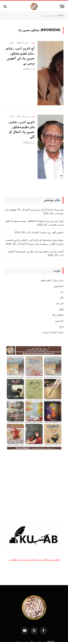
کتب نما (59, 303)
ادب (61, 292)
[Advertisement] (34, 485)
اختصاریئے (58, 286)
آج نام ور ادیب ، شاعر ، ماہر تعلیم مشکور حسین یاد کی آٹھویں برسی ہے (20, 56)
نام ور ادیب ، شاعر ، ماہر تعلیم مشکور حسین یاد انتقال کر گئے (21, 129)
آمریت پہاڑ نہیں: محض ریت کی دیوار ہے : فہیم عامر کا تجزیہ (35, 251)
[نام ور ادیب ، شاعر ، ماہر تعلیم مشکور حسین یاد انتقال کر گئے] (50, 147)
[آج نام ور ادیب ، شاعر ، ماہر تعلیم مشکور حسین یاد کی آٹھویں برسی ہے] (50, 73)
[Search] (5, 6)
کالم (61, 298)
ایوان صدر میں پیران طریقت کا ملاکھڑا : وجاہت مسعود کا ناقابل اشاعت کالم (34, 223)
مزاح (61, 327)
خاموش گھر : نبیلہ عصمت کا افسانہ (47, 232)
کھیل (61, 309)
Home (60, 16)
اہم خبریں (59, 321)
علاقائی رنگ (57, 315)
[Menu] (62, 6)
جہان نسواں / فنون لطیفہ (51, 280)
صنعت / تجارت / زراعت (52, 332)
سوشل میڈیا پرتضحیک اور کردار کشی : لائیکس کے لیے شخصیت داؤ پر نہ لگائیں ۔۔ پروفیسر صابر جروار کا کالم (34, 242)
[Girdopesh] (34, 6)
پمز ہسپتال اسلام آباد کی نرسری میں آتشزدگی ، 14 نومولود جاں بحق (34, 212)
